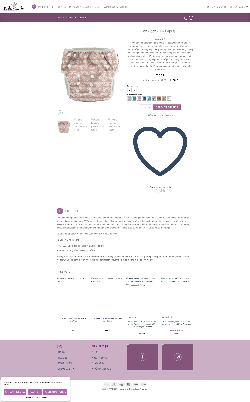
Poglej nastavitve (55, 392)
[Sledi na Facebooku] (142, 357)
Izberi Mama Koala (134, 94)
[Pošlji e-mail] (162, 191)
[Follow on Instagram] (178, 357)
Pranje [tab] (77, 211)
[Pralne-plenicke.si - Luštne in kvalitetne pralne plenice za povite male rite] (15, 6)
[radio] (129, 90)
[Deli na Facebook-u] (158, 191)
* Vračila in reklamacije (101, 368)
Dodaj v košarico (167, 107)
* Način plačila (98, 363)
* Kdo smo (61, 352)
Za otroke (98, 6)
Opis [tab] (59, 211)
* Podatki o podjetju (64, 363)
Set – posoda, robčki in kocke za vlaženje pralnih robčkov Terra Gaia (176, 323)
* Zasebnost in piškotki (66, 368)
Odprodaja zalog (111, 6)
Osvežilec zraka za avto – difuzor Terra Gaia (72, 319)
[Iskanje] (34, 6)
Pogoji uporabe (41, 397)
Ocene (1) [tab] (68, 211)
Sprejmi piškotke (15, 392)
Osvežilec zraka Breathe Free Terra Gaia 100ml (107, 319)
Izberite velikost (133, 86)
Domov (60, 18)
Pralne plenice (77, 18)
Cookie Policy (29, 397)
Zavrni (35, 392)
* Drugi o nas (62, 357)
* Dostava (95, 352)
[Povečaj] (60, 112)
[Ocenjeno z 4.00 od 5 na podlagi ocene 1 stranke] (160, 39)
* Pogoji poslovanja (99, 357)
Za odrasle (87, 6)
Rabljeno (123, 6)
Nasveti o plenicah (71, 6)
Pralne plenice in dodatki (49, 6)
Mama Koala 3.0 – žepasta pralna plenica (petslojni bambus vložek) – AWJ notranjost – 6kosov (142, 324)
